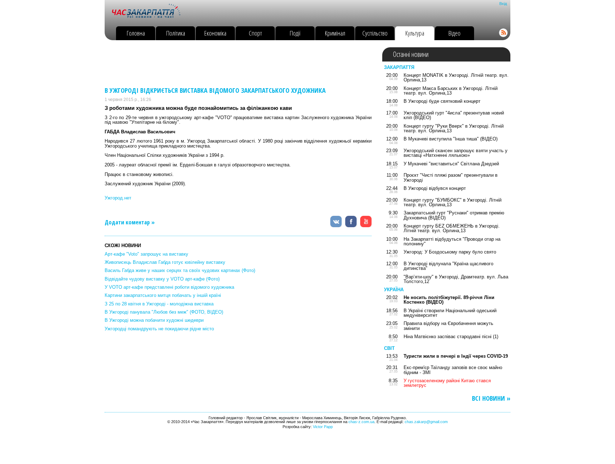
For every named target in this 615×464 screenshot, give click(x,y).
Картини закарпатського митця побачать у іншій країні (163, 295)
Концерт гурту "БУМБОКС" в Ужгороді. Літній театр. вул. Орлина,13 (452, 202)
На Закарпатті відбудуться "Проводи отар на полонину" (452, 241)
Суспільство (375, 32)
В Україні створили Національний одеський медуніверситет (450, 313)
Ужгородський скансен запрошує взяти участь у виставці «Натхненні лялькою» (456, 153)
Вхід (503, 3)
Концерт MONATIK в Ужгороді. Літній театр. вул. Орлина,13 (456, 77)
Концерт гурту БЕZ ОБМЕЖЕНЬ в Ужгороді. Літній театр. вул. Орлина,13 (452, 228)
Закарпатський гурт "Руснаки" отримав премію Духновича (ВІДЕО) (454, 215)
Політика (175, 32)
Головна (136, 32)
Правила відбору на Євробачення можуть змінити (448, 326)
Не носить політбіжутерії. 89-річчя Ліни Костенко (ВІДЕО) (449, 300)
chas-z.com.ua (361, 422)
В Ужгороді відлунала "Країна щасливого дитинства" (448, 266)
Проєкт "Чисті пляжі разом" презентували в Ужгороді (451, 177)
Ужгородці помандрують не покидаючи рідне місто (159, 328)
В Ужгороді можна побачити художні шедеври (154, 320)
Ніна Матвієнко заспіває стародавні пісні (448, 336)
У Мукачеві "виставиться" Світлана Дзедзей (451, 163)
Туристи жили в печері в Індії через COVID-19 (456, 356)
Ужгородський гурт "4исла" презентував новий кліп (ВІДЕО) (454, 115)
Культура (414, 32)
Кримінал (335, 32)
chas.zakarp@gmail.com (426, 422)
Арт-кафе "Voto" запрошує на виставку (146, 254)
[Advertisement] (234, 63)
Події (295, 32)
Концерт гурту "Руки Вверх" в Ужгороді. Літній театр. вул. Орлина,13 (454, 128)
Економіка (215, 32)
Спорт (255, 32)
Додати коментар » (130, 222)
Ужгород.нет (118, 198)
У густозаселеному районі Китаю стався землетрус (447, 383)
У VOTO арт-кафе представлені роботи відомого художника (169, 287)
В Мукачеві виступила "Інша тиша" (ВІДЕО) (451, 139)
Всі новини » (491, 398)
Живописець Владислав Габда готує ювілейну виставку (165, 262)
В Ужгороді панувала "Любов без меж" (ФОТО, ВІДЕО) (164, 312)
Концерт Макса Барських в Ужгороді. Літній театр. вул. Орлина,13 (451, 91)
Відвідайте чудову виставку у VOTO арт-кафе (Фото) (162, 279)
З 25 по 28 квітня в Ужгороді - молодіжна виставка (159, 304)
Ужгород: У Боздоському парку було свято (450, 252)
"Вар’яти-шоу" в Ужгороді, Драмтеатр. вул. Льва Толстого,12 (456, 279)
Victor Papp (323, 427)
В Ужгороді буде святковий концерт (442, 101)
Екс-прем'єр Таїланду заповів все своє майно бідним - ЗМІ (453, 370)
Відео (454, 32)
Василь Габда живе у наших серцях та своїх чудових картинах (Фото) (180, 270)
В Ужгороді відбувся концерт (435, 188)
